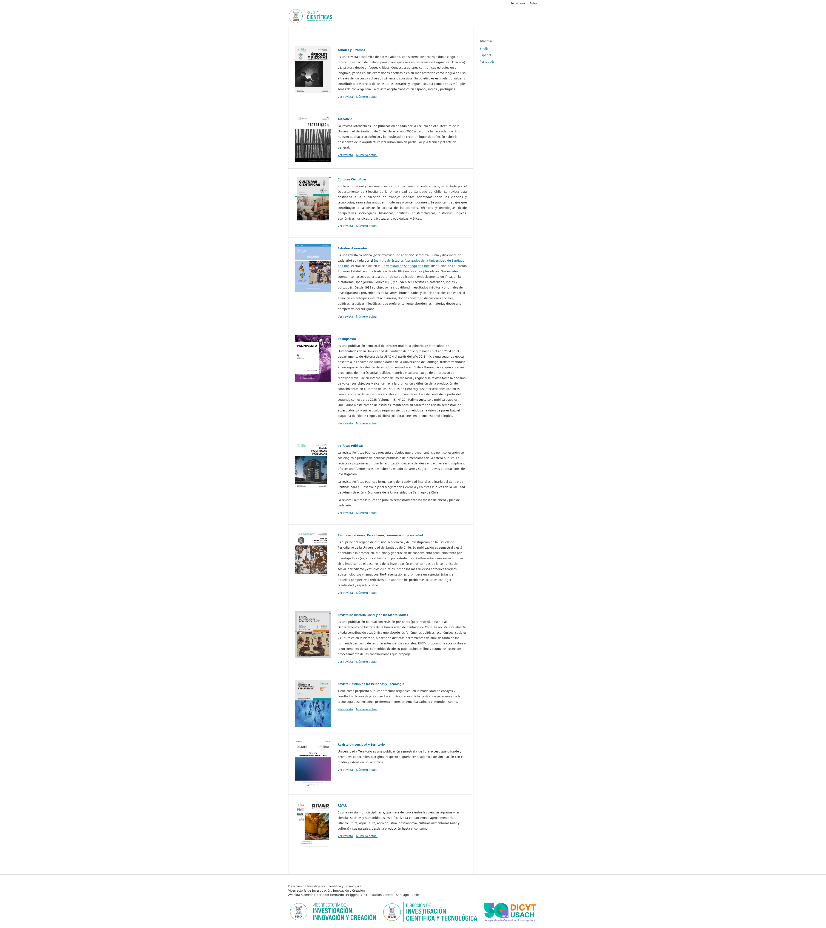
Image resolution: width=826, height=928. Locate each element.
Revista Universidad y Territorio (361, 744)
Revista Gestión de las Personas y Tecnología (371, 684)
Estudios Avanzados (352, 248)
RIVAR (342, 805)
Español (485, 55)
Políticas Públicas (350, 446)
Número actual (367, 97)
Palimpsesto (347, 339)
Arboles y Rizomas (351, 50)
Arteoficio (345, 119)
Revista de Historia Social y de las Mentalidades (373, 615)
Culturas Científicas (352, 179)
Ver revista (345, 97)
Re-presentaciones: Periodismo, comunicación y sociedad (380, 535)
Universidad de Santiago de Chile (405, 266)
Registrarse (517, 3)
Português (487, 61)
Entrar (534, 3)
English (485, 49)
